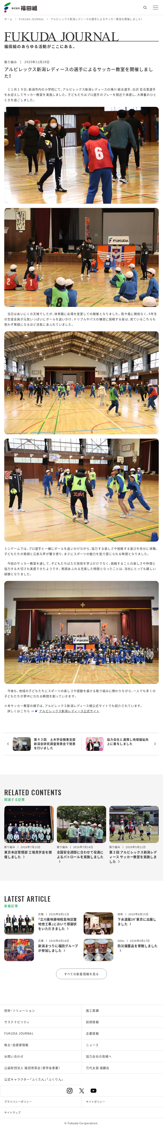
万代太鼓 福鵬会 (98, 1068)
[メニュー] (155, 7)
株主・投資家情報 (16, 1045)
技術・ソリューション (19, 1010)
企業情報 (92, 1033)
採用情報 (92, 1022)
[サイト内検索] (145, 7)
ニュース (92, 1045)
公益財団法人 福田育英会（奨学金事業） (32, 1068)
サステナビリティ (17, 1022)
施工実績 (92, 1010)
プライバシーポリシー (18, 1101)
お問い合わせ (14, 1056)
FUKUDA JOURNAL (19, 1033)
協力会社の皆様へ (99, 1056)
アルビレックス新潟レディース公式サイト (69, 711)
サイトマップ (12, 1112)
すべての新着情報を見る (81, 974)
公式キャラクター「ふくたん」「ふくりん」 (33, 1079)
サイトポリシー (95, 1101)
